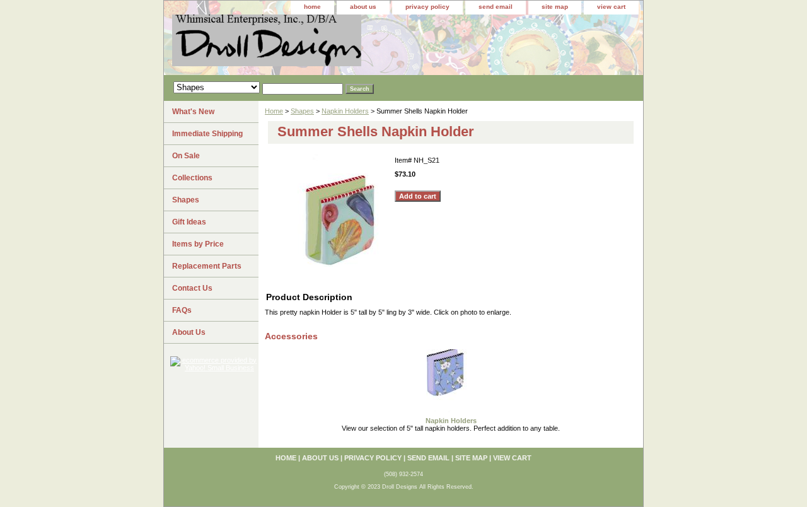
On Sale (186, 155)
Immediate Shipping (207, 133)
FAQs (182, 310)
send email (496, 6)
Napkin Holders (345, 111)
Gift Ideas (189, 222)
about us (363, 6)
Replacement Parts (206, 266)
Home (274, 111)
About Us (189, 332)
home (312, 6)
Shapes (302, 111)
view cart (611, 6)
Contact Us (192, 288)
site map (555, 6)
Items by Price (198, 244)
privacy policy (427, 6)
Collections (192, 177)
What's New (193, 111)
